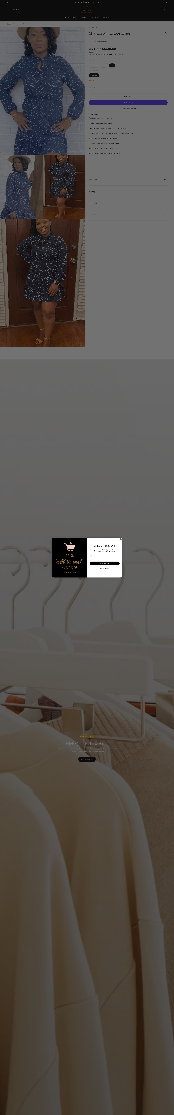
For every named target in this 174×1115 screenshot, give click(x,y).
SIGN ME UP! (104, 563)
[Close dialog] (120, 540)
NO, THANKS (104, 568)
